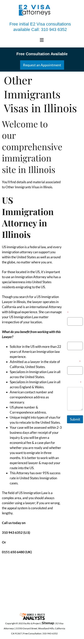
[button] (41, 40)
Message (74, 382)
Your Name (75, 310)
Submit (75, 419)
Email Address (73, 359)
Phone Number (73, 335)
